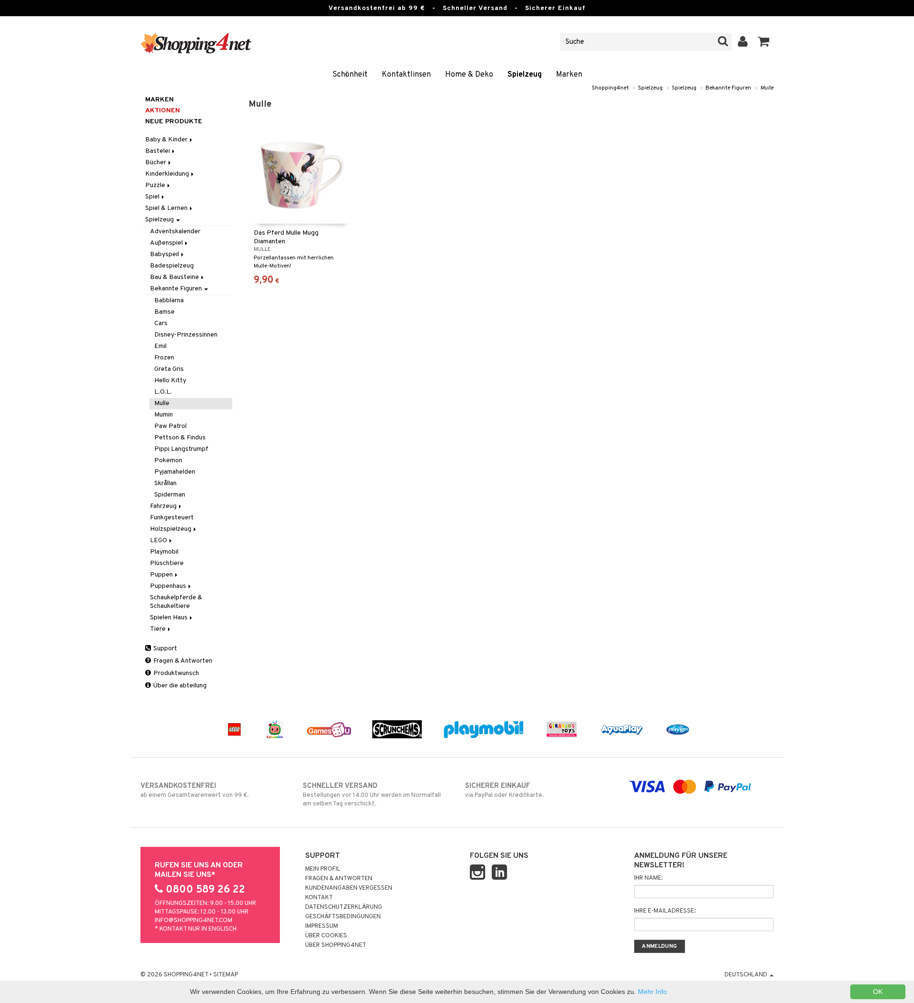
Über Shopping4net (335, 945)
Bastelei (158, 151)
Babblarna (169, 301)
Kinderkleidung (167, 174)
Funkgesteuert (172, 518)
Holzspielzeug (171, 529)
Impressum (321, 926)
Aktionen (162, 111)
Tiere (158, 629)
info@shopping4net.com (193, 920)
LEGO (159, 540)
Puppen (162, 575)
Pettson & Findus (180, 438)
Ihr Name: (648, 878)
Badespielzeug (172, 266)
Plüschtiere (167, 563)
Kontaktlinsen (406, 74)
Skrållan (165, 483)
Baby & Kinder (167, 140)
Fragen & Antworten (182, 661)
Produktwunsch (175, 673)
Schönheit (350, 74)
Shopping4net (610, 88)
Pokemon (168, 461)
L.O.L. (163, 392)
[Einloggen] (743, 42)
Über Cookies (326, 936)
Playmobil (164, 552)
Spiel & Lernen (167, 208)
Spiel (153, 197)
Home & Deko (469, 74)
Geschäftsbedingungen (343, 917)
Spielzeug (524, 74)
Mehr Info (652, 991)
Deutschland (747, 975)
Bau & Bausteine (175, 277)
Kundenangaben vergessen (348, 888)
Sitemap (225, 975)
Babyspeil (165, 254)
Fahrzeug (164, 506)
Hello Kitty (170, 381)
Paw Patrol (170, 426)
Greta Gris (169, 369)
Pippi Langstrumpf (181, 449)
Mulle (767, 88)
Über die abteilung (179, 686)
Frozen (164, 358)
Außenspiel (167, 243)
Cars (161, 323)
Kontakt (319, 898)
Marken (569, 74)
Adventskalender (175, 232)
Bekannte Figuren (728, 88)
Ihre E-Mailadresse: (664, 911)
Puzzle (156, 185)
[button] (764, 42)
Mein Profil (322, 869)
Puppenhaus (169, 586)
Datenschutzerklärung (343, 907)
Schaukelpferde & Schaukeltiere (176, 602)
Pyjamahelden (174, 472)
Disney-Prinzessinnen (186, 335)
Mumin (163, 415)
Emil (160, 346)
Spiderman (169, 495)
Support (164, 649)
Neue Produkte (173, 122)
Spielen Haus (169, 618)
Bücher (156, 163)
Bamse (164, 312)
